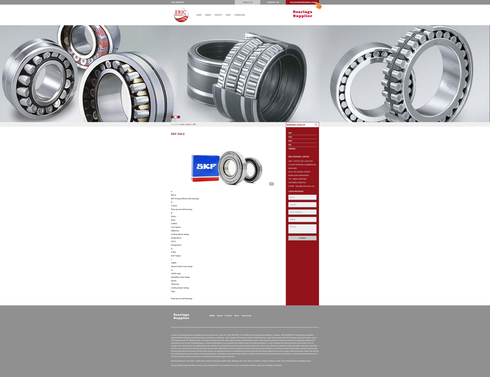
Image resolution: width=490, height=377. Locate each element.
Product (188, 124)
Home (182, 124)
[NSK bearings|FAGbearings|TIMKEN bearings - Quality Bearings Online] (302, 14)
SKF (194, 124)
